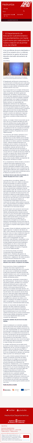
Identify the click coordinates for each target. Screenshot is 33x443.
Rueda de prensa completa (10, 384)
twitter (11, 410)
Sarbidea (19, 14)
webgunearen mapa (8, 14)
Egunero (4, 20)
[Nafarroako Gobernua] (16, 421)
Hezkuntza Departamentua (16, 415)
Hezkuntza (8, 4)
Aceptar (26, 436)
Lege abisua (4, 426)
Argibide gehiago (26, 440)
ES (4, 16)
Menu (5, 8)
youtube (22, 410)
